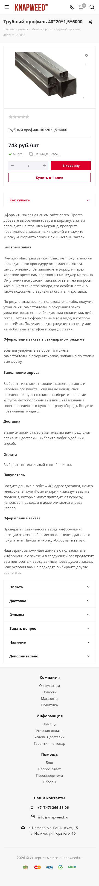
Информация (50, 715)
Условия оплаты (49, 730)
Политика (49, 705)
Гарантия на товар (49, 743)
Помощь (49, 724)
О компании (49, 685)
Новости (49, 692)
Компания (50, 677)
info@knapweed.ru (53, 817)
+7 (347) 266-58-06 (53, 807)
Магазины (49, 698)
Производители (49, 775)
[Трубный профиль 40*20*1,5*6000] (49, 75)
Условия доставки (49, 737)
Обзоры (49, 782)
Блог (49, 762)
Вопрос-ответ (49, 769)
